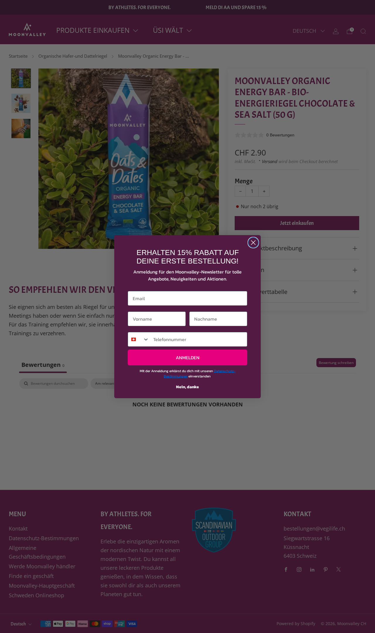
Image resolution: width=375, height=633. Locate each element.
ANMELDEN (188, 357)
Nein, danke (187, 387)
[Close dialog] (253, 242)
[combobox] (138, 339)
